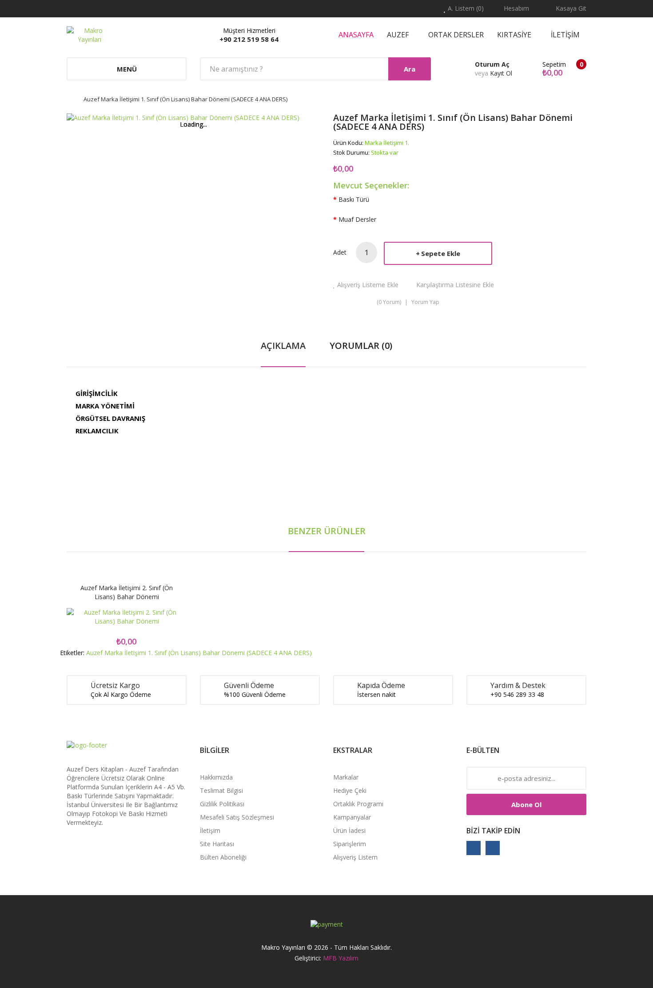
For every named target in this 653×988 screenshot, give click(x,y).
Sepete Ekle (440, 253)
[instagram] (493, 848)
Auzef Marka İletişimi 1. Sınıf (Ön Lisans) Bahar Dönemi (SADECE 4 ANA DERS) (185, 99)
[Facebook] (473, 848)
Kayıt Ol (501, 73)
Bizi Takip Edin (493, 831)
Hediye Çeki (349, 790)
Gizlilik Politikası (222, 804)
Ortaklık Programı (358, 804)
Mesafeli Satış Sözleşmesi (237, 817)
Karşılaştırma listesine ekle (455, 284)
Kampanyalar (352, 817)
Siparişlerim (349, 844)
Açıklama (283, 346)
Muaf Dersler (357, 219)
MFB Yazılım (340, 958)
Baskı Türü (353, 199)
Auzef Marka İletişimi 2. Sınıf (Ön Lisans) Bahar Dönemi (126, 592)
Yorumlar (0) (361, 346)
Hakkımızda (216, 777)
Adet (339, 252)
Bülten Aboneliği (223, 857)
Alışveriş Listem (355, 857)
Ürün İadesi (349, 830)
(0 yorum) (389, 302)
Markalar (345, 777)
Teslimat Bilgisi (221, 790)
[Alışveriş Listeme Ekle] (126, 618)
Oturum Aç (492, 64)
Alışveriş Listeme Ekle (367, 284)
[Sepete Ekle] (95, 618)
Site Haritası (217, 844)
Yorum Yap (425, 302)
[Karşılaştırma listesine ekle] (158, 618)
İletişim (210, 830)
